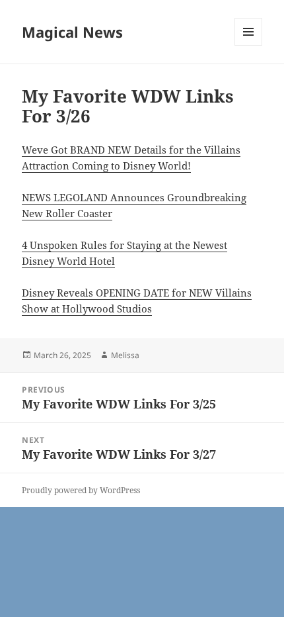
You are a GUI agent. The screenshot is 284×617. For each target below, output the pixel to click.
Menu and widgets (248, 45)
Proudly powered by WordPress (81, 490)
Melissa (125, 355)
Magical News (72, 32)
